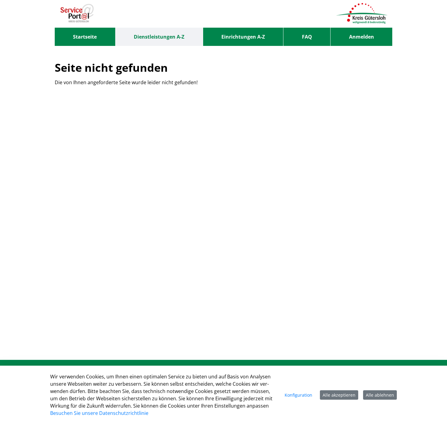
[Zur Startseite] (77, 13)
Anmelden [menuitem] (361, 36)
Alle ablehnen (380, 395)
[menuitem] (85, 37)
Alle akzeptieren (339, 395)
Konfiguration (298, 395)
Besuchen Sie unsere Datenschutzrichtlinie (99, 413)
